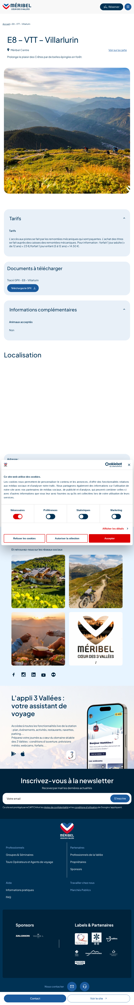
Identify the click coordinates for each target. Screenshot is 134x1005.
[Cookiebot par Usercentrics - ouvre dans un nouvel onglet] (107, 464)
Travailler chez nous (82, 882)
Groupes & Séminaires (19, 854)
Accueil (6, 24)
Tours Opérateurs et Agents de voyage (29, 862)
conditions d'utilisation (86, 807)
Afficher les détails (113, 528)
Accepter (109, 538)
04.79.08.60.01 (84, 986)
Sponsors (76, 869)
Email (72, 986)
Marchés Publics (80, 890)
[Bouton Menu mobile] (128, 6)
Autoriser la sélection (67, 538)
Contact (35, 998)
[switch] (50, 516)
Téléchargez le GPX (21, 288)
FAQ (8, 897)
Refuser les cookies (24, 538)
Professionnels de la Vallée (86, 854)
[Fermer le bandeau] (129, 465)
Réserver (114, 6)
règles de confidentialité (56, 807)
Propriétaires (78, 862)
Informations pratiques (20, 890)
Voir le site (96, 998)
